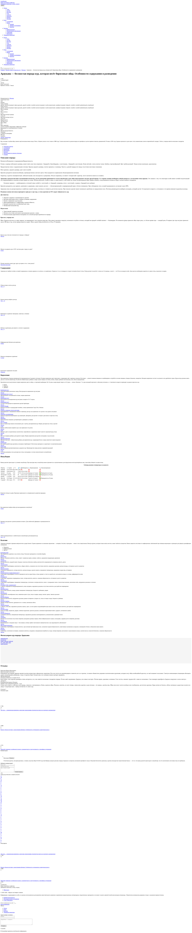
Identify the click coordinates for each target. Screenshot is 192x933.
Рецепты (12, 27)
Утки (8, 9)
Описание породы (8, 146)
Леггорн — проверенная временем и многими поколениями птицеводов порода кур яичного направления (28, 710)
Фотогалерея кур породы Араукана (13, 153)
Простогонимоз (5, 568)
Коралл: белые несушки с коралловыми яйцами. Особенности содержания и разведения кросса (25, 729)
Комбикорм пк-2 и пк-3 (7, 394)
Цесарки (9, 18)
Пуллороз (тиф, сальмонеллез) (8, 585)
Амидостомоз (4, 564)
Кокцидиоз (3, 556)
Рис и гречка (4, 422)
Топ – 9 (2, 286)
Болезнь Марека (5, 597)
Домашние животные (9, 35)
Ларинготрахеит (5, 605)
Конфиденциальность (9, 897)
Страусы (9, 14)
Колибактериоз (4, 589)
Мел (2, 434)
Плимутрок (8, 137)
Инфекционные (11, 29)
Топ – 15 (3, 300)
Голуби (8, 10)
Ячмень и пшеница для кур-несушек (10, 410)
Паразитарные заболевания (14, 31)
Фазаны (9, 17)
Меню (2, 5)
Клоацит (3, 629)
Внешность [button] (4, 161)
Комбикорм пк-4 (5, 398)
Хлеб (2, 426)
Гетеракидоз (4, 577)
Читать (2, 236)
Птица (5, 8)
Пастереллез (4, 593)
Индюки (9, 12)
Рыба (2, 430)
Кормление (6, 149)
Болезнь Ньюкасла (5, 613)
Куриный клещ (4, 552)
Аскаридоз (3, 560)
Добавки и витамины (15, 25)
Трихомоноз (4, 581)
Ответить (12, 758)
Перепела (9, 16)
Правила (3, 372)
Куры (5, 20)
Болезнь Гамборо (5, 601)
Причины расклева (5, 264)
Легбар (2, 137)
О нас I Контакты (8, 900)
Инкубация (6, 150)
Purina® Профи (4, 406)
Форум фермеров (5, 904)
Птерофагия (4, 621)
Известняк (3, 446)
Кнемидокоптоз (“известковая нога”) (10, 572)
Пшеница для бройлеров (7, 414)
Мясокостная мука (5, 438)
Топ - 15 (3, 315)
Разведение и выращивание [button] (15, 161)
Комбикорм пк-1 (5, 390)
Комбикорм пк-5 (5, 402)
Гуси (8, 13)
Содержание (10, 21)
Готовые (12, 24)
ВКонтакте (6, 890)
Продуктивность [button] (28, 161)
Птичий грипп (4, 609)
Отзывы (6, 154)
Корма (8, 23)
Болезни (6, 28)
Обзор (2, 343)
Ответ (2, 250)
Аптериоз (3, 617)
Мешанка (3, 418)
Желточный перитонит (6, 625)
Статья (2, 357)
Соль (2, 450)
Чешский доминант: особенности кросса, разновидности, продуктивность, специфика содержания (26, 749)
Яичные (12, 98)
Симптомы (9, 32)
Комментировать (19, 771)
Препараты (9, 33)
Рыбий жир (3, 442)
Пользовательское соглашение (11, 899)
